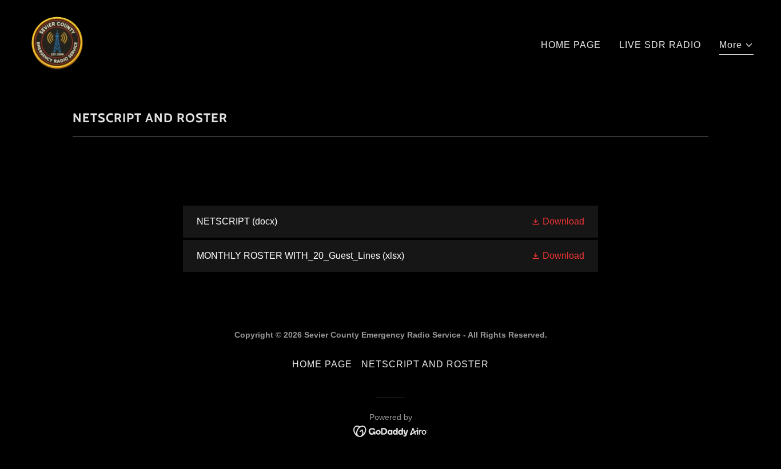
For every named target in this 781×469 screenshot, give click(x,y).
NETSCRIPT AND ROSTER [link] (425, 364)
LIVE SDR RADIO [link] (660, 45)
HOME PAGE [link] (571, 45)
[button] (736, 46)
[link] (57, 42)
